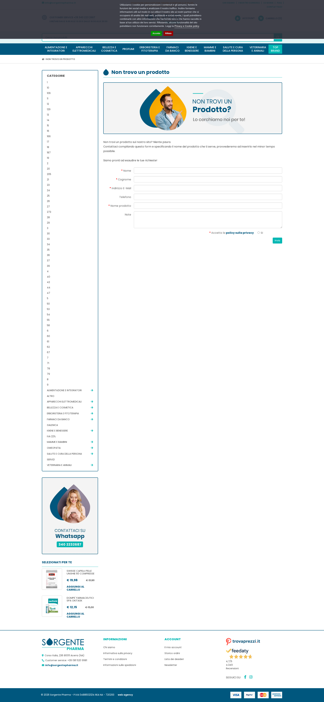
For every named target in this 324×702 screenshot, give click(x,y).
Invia (277, 240)
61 (48, 341)
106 (49, 93)
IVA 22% (51, 436)
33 (48, 239)
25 (48, 195)
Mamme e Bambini (57, 442)
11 (47, 98)
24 (48, 190)
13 (48, 114)
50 (48, 303)
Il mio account (173, 647)
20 (48, 168)
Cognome (124, 179)
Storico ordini (172, 653)
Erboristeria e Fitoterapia (63, 413)
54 (48, 314)
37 (48, 260)
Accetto (156, 33)
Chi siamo (109, 647)
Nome (127, 171)
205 (49, 174)
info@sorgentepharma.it (61, 665)
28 (48, 217)
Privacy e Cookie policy (186, 26)
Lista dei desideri (174, 659)
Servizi (51, 459)
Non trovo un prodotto (60, 59)
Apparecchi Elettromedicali (64, 401)
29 (48, 222)
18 (48, 147)
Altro (50, 396)
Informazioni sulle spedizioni (119, 665)
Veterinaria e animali (59, 465)
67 (48, 352)
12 (48, 104)
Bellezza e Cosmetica (60, 407)
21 (48, 179)
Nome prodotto (120, 206)
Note (128, 215)
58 (48, 325)
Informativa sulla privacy (117, 653)
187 (49, 152)
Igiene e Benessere (57, 430)
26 (48, 201)
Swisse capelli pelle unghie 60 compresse (80, 572)
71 (48, 363)
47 (48, 293)
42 (48, 282)
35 (48, 249)
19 (48, 158)
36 (48, 255)
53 (48, 309)
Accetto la (232, 233)
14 (48, 120)
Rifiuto (168, 33)
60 (48, 336)
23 (48, 185)
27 (48, 206)
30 (48, 233)
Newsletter (171, 665)
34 (48, 244)
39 (48, 266)
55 (48, 320)
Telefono (125, 197)
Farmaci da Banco (58, 419)
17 (48, 141)
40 (48, 276)
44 (48, 287)
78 (48, 368)
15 (48, 125)
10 (48, 87)
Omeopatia (54, 448)
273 (49, 212)
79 (48, 374)
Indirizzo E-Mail (121, 188)
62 (48, 347)
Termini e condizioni (115, 659)
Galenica (52, 425)
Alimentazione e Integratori (64, 390)
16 (48, 131)
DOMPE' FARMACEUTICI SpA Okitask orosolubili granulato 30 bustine (82, 602)
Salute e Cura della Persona (64, 453)
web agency (125, 694)
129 (48, 109)
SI (261, 233)
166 (49, 136)
